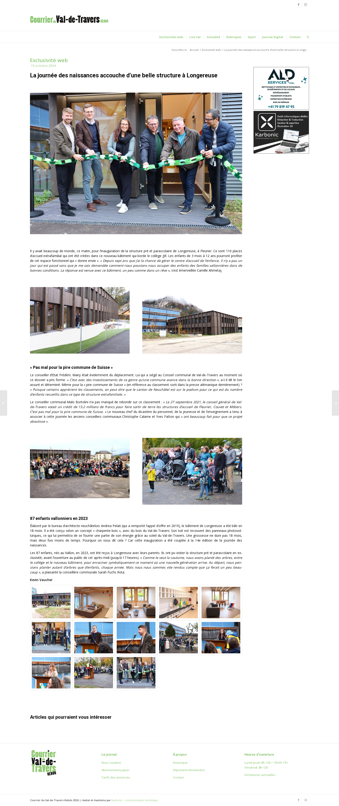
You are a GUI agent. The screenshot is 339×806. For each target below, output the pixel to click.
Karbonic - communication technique (134, 800)
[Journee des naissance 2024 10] (136, 672)
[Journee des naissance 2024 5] (178, 637)
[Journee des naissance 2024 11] (51, 637)
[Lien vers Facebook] (298, 4)
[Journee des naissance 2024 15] (178, 602)
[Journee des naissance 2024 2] (93, 672)
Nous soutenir (111, 763)
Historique (180, 763)
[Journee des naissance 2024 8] (93, 637)
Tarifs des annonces (115, 777)
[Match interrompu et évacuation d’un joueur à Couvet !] (335, 403)
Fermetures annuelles (259, 775)
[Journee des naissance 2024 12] (93, 602)
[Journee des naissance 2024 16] (136, 602)
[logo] (69, 24)
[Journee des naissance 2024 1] (51, 672)
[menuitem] (171, 37)
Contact (178, 777)
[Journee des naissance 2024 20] (51, 602)
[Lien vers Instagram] (305, 4)
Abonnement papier (115, 770)
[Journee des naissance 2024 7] (136, 637)
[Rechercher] (306, 37)
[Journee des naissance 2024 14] (221, 602)
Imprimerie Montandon (189, 770)
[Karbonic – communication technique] (281, 152)
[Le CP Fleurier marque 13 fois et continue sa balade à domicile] (3, 403)
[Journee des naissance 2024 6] (221, 637)
